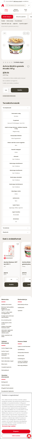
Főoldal (3, 21)
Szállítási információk (6, 304)
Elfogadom (16, 431)
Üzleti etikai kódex (5, 358)
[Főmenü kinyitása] (29, 5)
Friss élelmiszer (18, 21)
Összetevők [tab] (5, 232)
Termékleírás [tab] (6, 228)
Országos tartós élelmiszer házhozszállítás (7, 316)
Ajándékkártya (21, 349)
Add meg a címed (17, 1)
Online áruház (10, 21)
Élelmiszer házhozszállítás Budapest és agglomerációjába (7, 308)
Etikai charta (4, 364)
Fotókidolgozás (21, 358)
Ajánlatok (20, 310)
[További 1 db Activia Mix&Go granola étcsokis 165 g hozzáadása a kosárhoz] (9, 89)
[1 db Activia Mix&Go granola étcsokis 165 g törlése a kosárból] (9, 91)
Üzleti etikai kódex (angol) (7, 361)
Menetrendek (21, 355)
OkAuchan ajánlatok (21, 16)
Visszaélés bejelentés (6, 367)
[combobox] (15, 5)
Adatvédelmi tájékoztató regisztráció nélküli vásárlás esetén (7, 331)
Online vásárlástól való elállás (6, 336)
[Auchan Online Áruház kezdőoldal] (2, 5)
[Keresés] (7, 5)
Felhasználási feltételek (23, 352)
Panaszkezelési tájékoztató (7, 391)
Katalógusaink (4, 382)
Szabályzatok (21, 307)
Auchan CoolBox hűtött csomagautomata (6, 313)
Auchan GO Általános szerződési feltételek (23, 362)
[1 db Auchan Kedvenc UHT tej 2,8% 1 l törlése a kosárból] (5, 279)
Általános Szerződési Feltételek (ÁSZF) (6, 327)
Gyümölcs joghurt (23, 23)
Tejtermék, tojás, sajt (6, 23)
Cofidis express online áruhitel (6, 323)
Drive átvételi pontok (6, 320)
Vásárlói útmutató (5, 385)
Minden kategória (7, 16)
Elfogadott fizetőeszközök (7, 388)
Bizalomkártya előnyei (23, 304)
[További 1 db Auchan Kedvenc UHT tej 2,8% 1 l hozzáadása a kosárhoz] (17, 279)
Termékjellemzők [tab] (7, 107)
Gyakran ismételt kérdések (24, 346)
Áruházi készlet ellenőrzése (9, 95)
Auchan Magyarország (6, 348)
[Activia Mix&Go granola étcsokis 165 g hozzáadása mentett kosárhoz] (28, 66)
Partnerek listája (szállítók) (9, 426)
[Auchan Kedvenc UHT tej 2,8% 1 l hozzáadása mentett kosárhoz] (18, 244)
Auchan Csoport (5, 351)
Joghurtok (15, 23)
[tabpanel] (16, 167)
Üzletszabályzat (5, 370)
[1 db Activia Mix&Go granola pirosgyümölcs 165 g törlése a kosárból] (24, 279)
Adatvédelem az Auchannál (5, 354)
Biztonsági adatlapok (22, 365)
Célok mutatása (16, 435)
